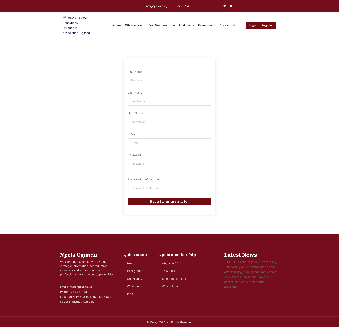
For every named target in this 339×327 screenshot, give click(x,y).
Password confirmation (143, 179)
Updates (185, 25)
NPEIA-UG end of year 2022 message (252, 262)
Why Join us (170, 286)
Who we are (133, 25)
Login (252, 25)
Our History (134, 278)
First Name (135, 71)
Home (116, 25)
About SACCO (171, 263)
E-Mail (132, 134)
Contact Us (227, 25)
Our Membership (160, 25)
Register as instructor (169, 201)
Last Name (135, 92)
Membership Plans (174, 278)
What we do (135, 286)
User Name (135, 113)
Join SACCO (170, 271)
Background (135, 271)
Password (134, 155)
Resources (205, 25)
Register (267, 25)
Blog (130, 294)
